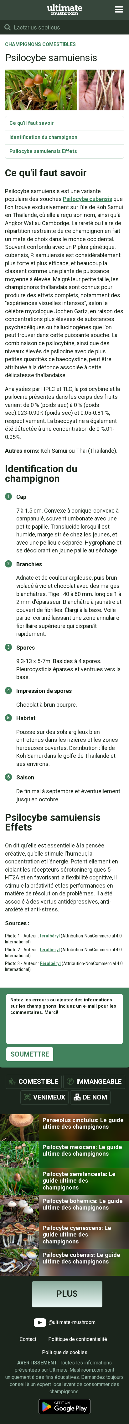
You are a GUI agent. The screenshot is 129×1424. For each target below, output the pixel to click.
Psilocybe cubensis (87, 199)
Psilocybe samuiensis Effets (43, 151)
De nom (95, 1097)
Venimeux (49, 1097)
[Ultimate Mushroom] (64, 9)
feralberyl (50, 949)
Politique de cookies (64, 1352)
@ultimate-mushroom (71, 1322)
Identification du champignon (43, 137)
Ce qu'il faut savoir (31, 123)
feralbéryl (50, 935)
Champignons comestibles (40, 44)
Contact (28, 1339)
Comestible (38, 1081)
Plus (67, 1294)
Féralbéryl (50, 963)
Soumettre (29, 1054)
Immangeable (99, 1081)
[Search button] (7, 27)
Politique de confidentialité (77, 1339)
